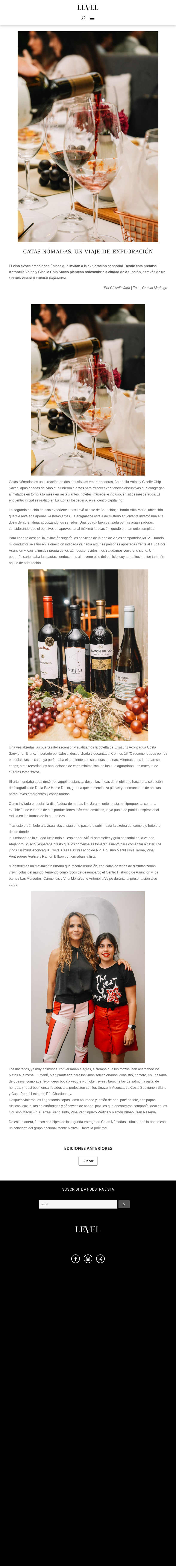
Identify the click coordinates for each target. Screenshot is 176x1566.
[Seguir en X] (100, 1258)
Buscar (88, 1161)
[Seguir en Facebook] (75, 1258)
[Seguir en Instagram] (88, 1258)
